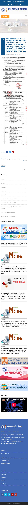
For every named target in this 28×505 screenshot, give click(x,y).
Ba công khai (4, 484)
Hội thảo (3, 450)
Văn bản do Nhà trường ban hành (9, 199)
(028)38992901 (7, 1)
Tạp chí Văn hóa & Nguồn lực (8, 212)
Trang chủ (10, 25)
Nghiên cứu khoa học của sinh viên (9, 457)
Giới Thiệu (3, 471)
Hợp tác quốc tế (5, 460)
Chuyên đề (3, 195)
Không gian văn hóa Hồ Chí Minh (8, 216)
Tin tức (2, 179)
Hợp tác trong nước (5, 463)
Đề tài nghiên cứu (5, 453)
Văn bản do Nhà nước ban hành (8, 203)
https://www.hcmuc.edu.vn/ (9, 443)
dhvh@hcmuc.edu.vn (19, 1)
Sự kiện (3, 183)
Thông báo (16, 25)
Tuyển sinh (5, 16)
